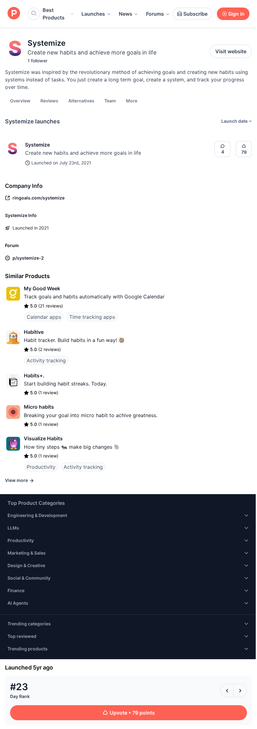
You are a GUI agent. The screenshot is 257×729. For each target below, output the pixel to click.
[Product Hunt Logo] (14, 13)
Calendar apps (44, 317)
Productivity (41, 467)
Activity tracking (46, 360)
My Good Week (42, 288)
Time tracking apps (92, 317)
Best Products (54, 14)
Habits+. (34, 375)
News (125, 14)
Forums (155, 14)
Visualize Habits (43, 438)
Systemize (37, 145)
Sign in (236, 14)
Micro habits (39, 407)
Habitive (34, 332)
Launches (93, 14)
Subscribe (195, 14)
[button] (131, 100)
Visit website (230, 51)
